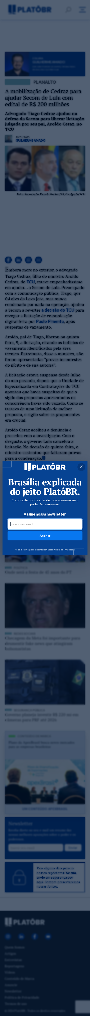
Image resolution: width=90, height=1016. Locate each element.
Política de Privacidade (64, 549)
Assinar (45, 535)
